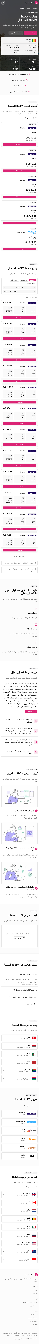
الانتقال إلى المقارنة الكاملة (29, 118)
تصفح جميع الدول (32, 1186)
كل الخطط (32, 280)
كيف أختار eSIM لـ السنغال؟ (28, 974)
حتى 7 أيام (13, 280)
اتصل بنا (35, 1324)
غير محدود (23, 280)
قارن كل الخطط (32, 33)
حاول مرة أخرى (18, 938)
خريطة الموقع (34, 1305)
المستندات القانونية (33, 1314)
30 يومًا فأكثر (30, 283)
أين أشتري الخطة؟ (31, 1004)
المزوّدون (35, 1293)
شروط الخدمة (34, 1321)
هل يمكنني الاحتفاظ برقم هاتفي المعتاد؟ (23, 997)
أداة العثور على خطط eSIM (30, 1302)
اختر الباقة (20, 317)
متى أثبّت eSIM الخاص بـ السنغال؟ (25, 990)
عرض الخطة (20, 144)
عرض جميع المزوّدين (31, 1105)
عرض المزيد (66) (20, 556)
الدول (28, 8)
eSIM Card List (29, 1275)
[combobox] (19, 287)
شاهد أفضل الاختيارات (16, 33)
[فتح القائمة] (3, 3)
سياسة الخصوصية (33, 1318)
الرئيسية (35, 8)
